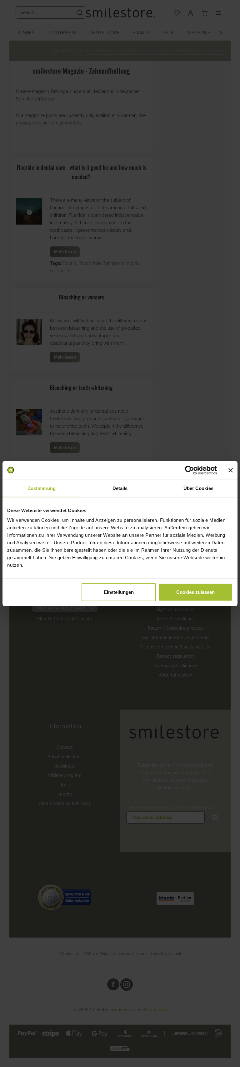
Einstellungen (119, 592)
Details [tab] (120, 488)
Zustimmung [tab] (42, 488)
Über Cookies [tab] (198, 488)
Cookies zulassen (195, 592)
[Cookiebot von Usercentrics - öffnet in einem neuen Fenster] (189, 470)
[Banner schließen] (230, 470)
